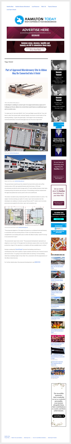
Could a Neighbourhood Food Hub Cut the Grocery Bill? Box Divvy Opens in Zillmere (57, 330)
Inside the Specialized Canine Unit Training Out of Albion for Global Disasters (57, 292)
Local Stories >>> (60, 125)
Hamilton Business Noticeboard (22, 6)
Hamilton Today (7, 436)
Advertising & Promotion (52, 437)
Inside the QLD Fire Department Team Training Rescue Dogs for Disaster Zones (57, 363)
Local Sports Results (11, 9)
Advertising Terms (27, 437)
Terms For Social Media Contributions (39, 437)
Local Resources (35, 6)
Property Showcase (52, 6)
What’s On (43, 6)
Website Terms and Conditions (17, 437)
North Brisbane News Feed (58, 255)
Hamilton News (10, 6)
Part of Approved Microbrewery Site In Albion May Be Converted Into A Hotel (26, 71)
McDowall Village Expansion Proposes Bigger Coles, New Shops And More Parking (57, 266)
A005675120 (37, 262)
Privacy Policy (7, 437)
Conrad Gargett (19, 249)
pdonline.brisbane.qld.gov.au (14, 153)
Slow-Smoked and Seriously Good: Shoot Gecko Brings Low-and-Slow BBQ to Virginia (57, 356)
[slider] (60, 155)
